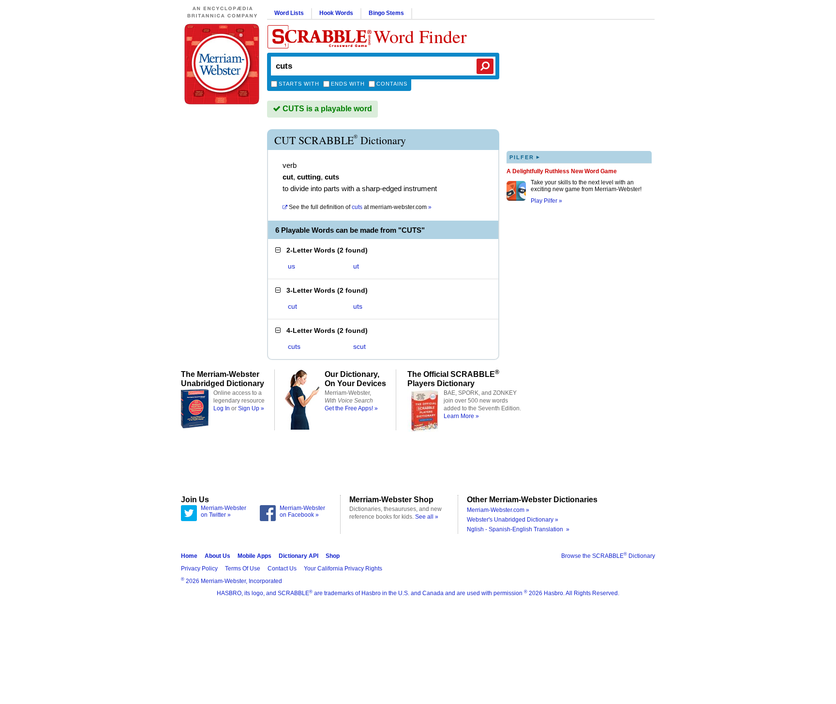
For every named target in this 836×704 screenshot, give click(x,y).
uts (357, 306)
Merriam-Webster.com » (498, 510)
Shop (333, 556)
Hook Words (336, 13)
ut (356, 266)
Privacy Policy (199, 568)
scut (359, 346)
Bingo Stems (386, 13)
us (291, 266)
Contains (391, 84)
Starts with (299, 84)
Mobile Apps (254, 556)
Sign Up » (251, 408)
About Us (217, 556)
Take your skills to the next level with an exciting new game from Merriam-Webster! (586, 186)
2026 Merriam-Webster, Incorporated (231, 581)
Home (189, 556)
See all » (426, 516)
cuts (294, 346)
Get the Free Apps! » (351, 408)
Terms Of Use (242, 568)
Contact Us (282, 568)
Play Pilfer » (546, 200)
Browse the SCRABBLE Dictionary (608, 556)
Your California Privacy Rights (343, 568)
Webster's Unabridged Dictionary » (512, 519)
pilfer (524, 157)
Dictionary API (298, 556)
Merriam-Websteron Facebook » (302, 511)
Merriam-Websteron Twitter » (223, 511)
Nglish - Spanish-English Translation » (518, 529)
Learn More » (461, 416)
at (360, 207)
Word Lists (289, 13)
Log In (221, 408)
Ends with (348, 84)
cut (292, 306)
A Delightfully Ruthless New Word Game (562, 171)
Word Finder (420, 36)
